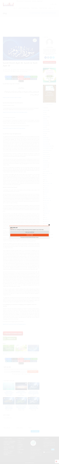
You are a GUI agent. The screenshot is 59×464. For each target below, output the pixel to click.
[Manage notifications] (56, 461)
